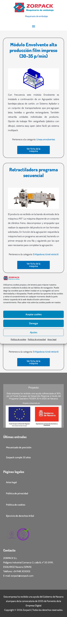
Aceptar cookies (34, 314)
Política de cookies (18, 339)
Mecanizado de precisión (18, 447)
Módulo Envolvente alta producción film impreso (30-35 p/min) (33, 50)
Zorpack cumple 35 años (18, 457)
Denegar (33, 323)
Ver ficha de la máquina (33, 150)
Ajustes (33, 332)
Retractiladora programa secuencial (33, 172)
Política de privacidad (37, 339)
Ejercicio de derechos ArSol (20, 515)
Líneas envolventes (45, 139)
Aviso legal (51, 339)
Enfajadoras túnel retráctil (45, 254)
